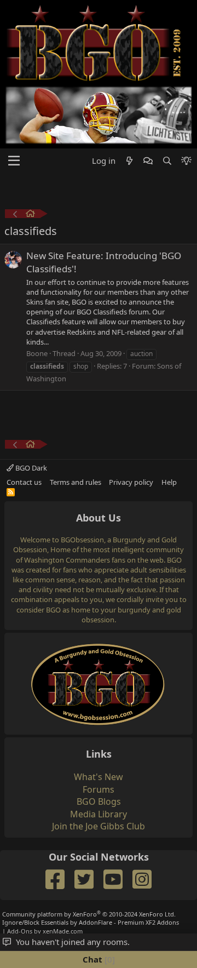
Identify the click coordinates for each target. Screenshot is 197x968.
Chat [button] (97, 959)
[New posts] (129, 161)
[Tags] (30, 215)
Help (169, 482)
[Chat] (148, 161)
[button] (14, 161)
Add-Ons (19, 931)
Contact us (24, 482)
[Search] (166, 161)
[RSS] (10, 492)
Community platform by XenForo (89, 914)
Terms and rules (75, 482)
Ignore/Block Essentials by (90, 922)
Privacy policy (131, 482)
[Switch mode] (186, 161)
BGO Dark (30, 468)
